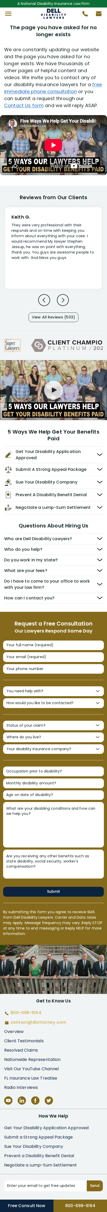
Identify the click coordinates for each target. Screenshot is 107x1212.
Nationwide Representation (32, 1059)
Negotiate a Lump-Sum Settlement (40, 1165)
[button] (8, 14)
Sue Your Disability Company (33, 1146)
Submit (53, 891)
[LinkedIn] (22, 1100)
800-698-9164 (80, 1206)
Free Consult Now (26, 1206)
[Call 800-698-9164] (83, 15)
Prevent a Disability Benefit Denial (39, 1156)
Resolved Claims (21, 1050)
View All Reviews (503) (53, 317)
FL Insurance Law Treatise (30, 1078)
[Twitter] (49, 1100)
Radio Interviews (21, 1087)
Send (94, 1185)
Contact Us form (24, 105)
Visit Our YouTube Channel (31, 1069)
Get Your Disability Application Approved (46, 1128)
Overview (14, 1032)
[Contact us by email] (96, 15)
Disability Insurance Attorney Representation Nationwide (53, 14)
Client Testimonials (24, 1041)
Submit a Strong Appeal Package (38, 1137)
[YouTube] (8, 1100)
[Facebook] (35, 1100)
